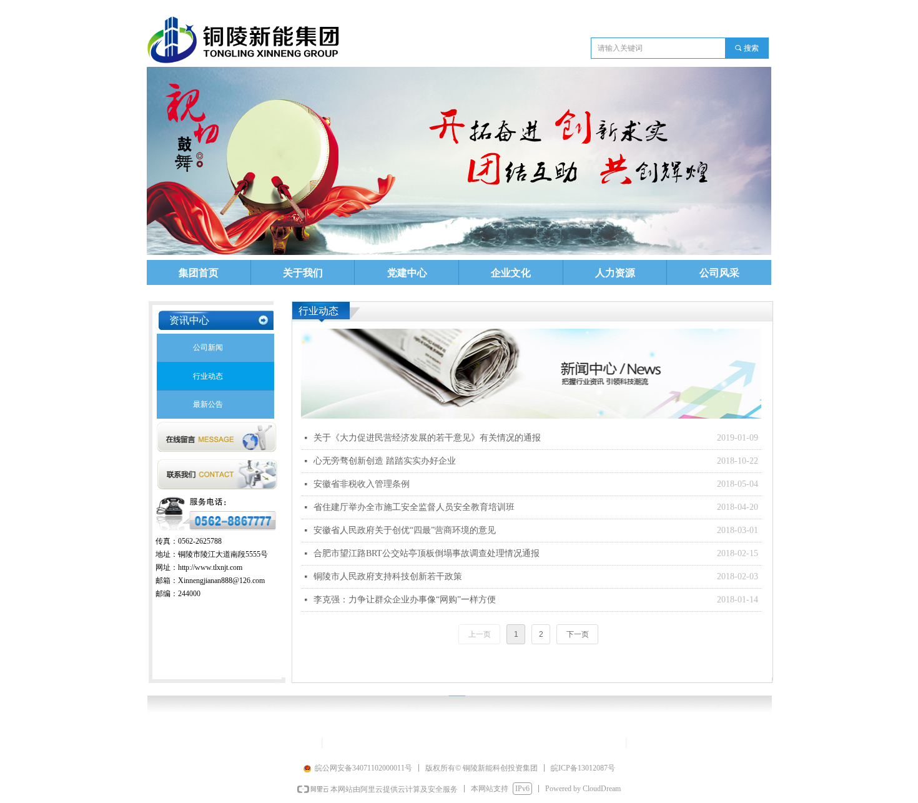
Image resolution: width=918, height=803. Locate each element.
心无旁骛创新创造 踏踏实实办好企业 (384, 461)
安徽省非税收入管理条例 (361, 484)
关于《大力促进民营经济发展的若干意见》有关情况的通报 (427, 437)
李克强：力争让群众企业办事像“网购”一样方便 (404, 599)
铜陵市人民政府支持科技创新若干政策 (387, 576)
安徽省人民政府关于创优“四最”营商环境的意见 (404, 530)
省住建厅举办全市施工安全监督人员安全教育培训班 (414, 507)
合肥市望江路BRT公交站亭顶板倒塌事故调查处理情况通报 (426, 553)
